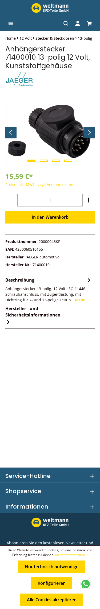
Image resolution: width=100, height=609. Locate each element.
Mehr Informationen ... (71, 555)
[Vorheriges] (11, 132)
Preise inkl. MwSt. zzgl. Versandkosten (39, 184)
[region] (50, 132)
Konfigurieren (52, 583)
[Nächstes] (89, 132)
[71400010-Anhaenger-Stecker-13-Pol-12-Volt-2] (49, 132)
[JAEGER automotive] (50, 79)
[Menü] (10, 23)
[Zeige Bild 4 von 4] (68, 161)
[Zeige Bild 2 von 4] (44, 161)
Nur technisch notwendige (51, 567)
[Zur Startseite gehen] (49, 8)
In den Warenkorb (50, 217)
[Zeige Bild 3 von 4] (56, 161)
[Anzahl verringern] (11, 200)
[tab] (48, 289)
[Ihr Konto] (77, 23)
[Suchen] (66, 23)
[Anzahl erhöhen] (88, 200)
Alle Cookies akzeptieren (52, 600)
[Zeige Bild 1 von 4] (31, 161)
